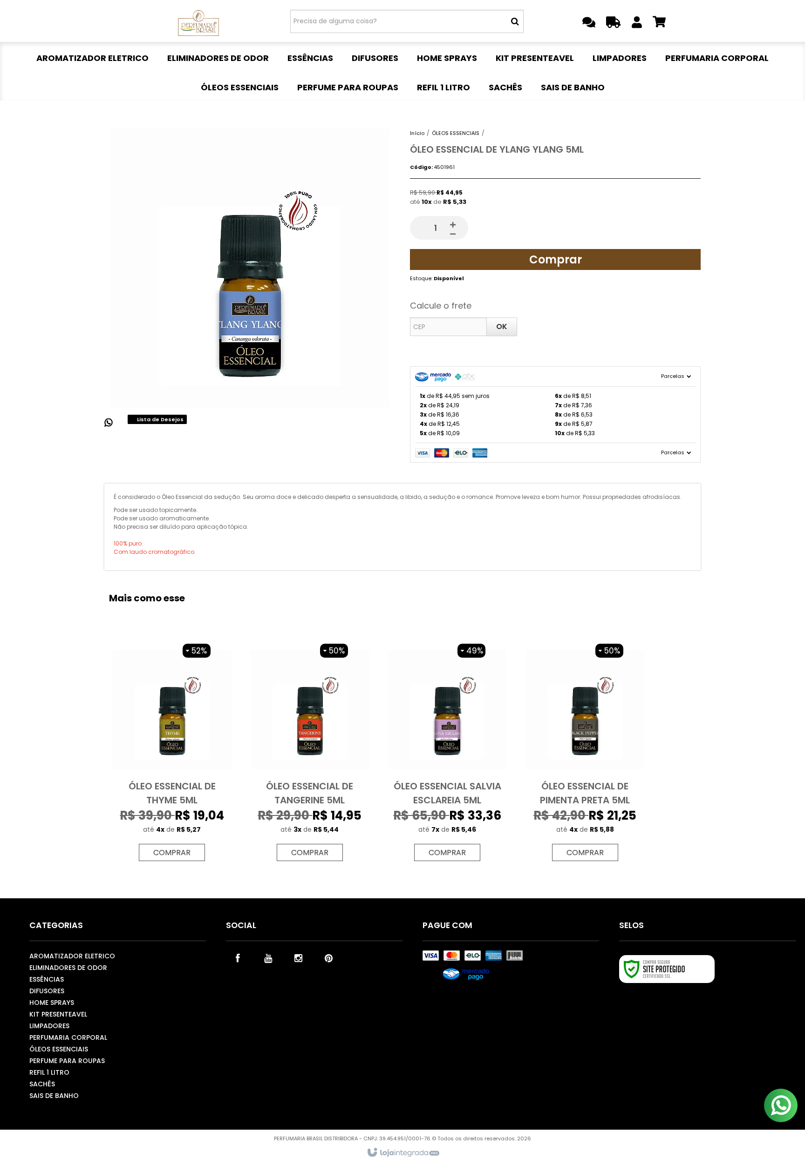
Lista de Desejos (160, 419)
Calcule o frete (440, 305)
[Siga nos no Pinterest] (328, 957)
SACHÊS (42, 1084)
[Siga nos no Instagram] (298, 957)
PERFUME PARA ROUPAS (67, 1060)
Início (417, 133)
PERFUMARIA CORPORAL (68, 1037)
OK (501, 326)
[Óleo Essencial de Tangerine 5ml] (310, 752)
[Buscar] (515, 21)
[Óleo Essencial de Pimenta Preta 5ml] (584, 752)
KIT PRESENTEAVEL (58, 1014)
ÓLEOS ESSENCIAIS (455, 133)
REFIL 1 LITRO (49, 1072)
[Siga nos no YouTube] (268, 957)
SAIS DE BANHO (54, 1095)
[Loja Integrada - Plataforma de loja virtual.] (403, 1153)
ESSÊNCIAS (46, 979)
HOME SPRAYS (51, 1002)
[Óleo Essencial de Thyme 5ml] (172, 752)
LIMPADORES (49, 1025)
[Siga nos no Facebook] (237, 957)
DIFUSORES (46, 991)
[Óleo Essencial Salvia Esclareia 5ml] (447, 752)
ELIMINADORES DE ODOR (68, 967)
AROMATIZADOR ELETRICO (72, 956)
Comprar (555, 259)
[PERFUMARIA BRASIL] (198, 21)
